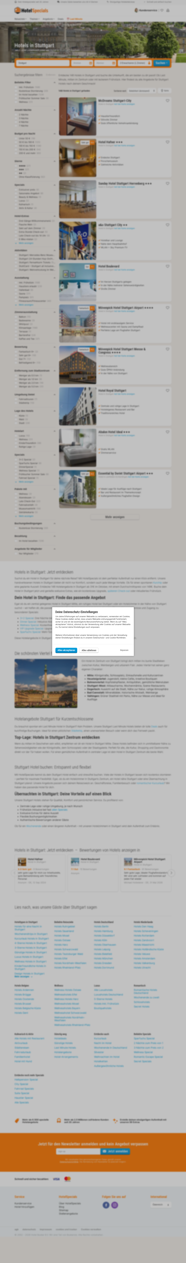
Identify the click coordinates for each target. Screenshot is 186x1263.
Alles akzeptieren (66, 650)
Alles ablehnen (89, 650)
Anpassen (124, 650)
